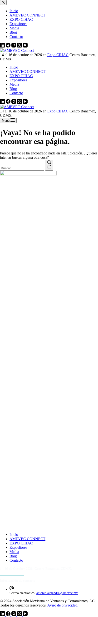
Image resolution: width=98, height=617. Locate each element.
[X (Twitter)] (20, 102)
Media (14, 84)
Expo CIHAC (58, 55)
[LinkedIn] (3, 102)
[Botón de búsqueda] (49, 165)
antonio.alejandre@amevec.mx (57, 593)
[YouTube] (25, 102)
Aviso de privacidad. (62, 605)
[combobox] (22, 168)
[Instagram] (14, 102)
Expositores (18, 80)
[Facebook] (8, 102)
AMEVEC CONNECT (27, 71)
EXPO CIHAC (21, 76)
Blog (13, 89)
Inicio (14, 67)
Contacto (16, 93)
